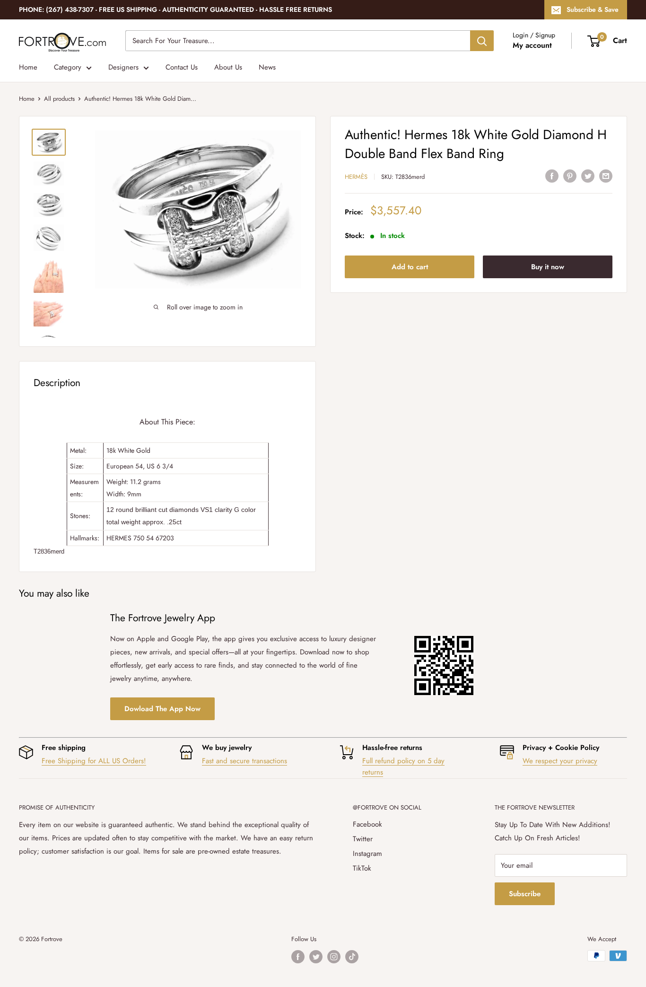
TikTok (362, 868)
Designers (123, 67)
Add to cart (410, 267)
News (267, 67)
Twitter (363, 839)
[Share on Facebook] (552, 175)
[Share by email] (605, 175)
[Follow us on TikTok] (351, 956)
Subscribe (525, 894)
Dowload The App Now (162, 709)
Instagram (367, 853)
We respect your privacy (560, 761)
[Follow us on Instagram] (333, 956)
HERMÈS (356, 176)
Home (28, 67)
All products (59, 98)
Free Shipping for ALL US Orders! (94, 761)
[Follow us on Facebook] (298, 956)
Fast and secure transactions (244, 761)
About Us (228, 67)
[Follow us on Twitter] (316, 956)
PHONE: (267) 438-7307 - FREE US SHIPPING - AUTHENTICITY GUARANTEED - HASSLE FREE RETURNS (175, 9)
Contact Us (182, 67)
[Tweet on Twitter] (587, 175)
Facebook (367, 824)
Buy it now (547, 267)
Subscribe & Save (593, 9)
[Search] (482, 40)
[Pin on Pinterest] (569, 175)
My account (532, 45)
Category (67, 67)
